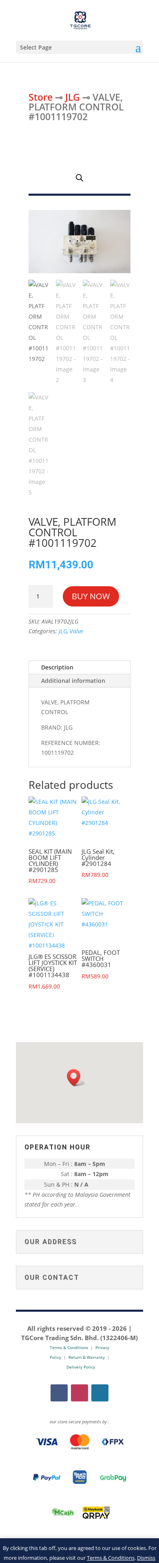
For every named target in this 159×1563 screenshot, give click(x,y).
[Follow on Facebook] (59, 1392)
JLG (72, 97)
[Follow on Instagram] (79, 1392)
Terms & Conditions (111, 1557)
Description (57, 667)
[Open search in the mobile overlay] (79, 177)
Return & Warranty (86, 1357)
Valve (76, 631)
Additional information (73, 680)
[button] (76, 1078)
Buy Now (91, 596)
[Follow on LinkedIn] (99, 1392)
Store (41, 97)
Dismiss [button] (146, 1557)
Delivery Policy (80, 1367)
